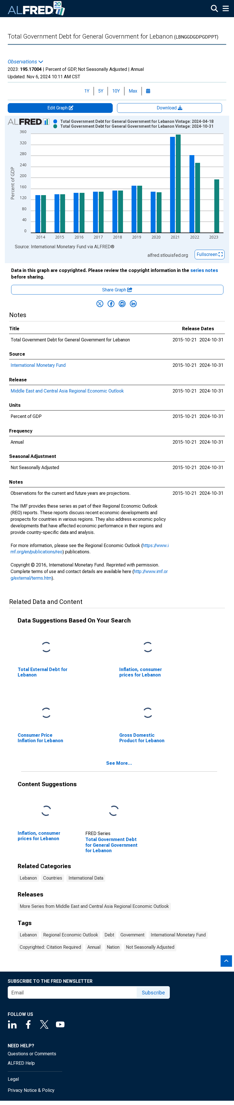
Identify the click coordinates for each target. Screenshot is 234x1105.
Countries (52, 878)
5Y (100, 91)
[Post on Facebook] (111, 303)
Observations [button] (23, 61)
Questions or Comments (32, 1053)
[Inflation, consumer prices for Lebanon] (147, 647)
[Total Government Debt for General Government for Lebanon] (113, 811)
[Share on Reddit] (122, 303)
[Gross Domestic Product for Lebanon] (147, 713)
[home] (36, 8)
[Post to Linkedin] (133, 303)
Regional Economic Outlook (70, 935)
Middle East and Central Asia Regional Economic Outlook (67, 391)
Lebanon (28, 878)
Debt (109, 935)
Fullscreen (208, 254)
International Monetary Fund (38, 365)
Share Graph (114, 290)
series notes (204, 270)
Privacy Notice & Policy (31, 1090)
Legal (13, 1079)
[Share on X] (99, 303)
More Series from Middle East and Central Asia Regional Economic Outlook (94, 906)
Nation (113, 947)
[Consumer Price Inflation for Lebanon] (46, 713)
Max (133, 91)
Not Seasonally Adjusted (150, 947)
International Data (85, 878)
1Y (86, 91)
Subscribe (153, 993)
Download (167, 108)
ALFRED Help (21, 1063)
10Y (116, 91)
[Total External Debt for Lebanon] (46, 647)
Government (132, 935)
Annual (93, 947)
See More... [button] (119, 763)
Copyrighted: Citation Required (50, 947)
